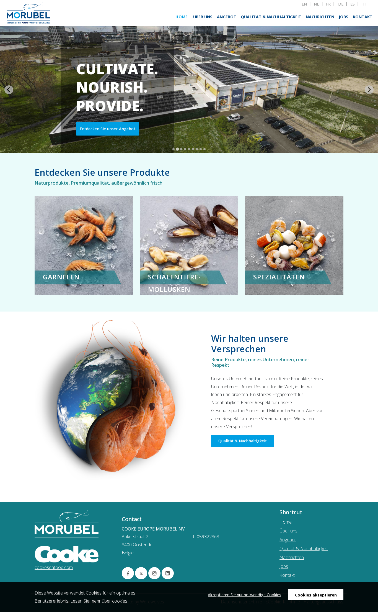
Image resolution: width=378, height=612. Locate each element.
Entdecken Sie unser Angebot (107, 128)
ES (352, 4)
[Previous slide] (8, 89)
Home (181, 16)
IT (365, 4)
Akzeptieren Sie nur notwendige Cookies (244, 594)
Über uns (203, 16)
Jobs (343, 16)
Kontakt (362, 16)
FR (328, 4)
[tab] (173, 149)
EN (304, 4)
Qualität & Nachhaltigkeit (271, 16)
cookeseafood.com (54, 567)
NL (316, 4)
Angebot (226, 16)
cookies (119, 601)
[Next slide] (369, 89)
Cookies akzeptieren (316, 595)
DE (340, 4)
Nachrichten (320, 16)
